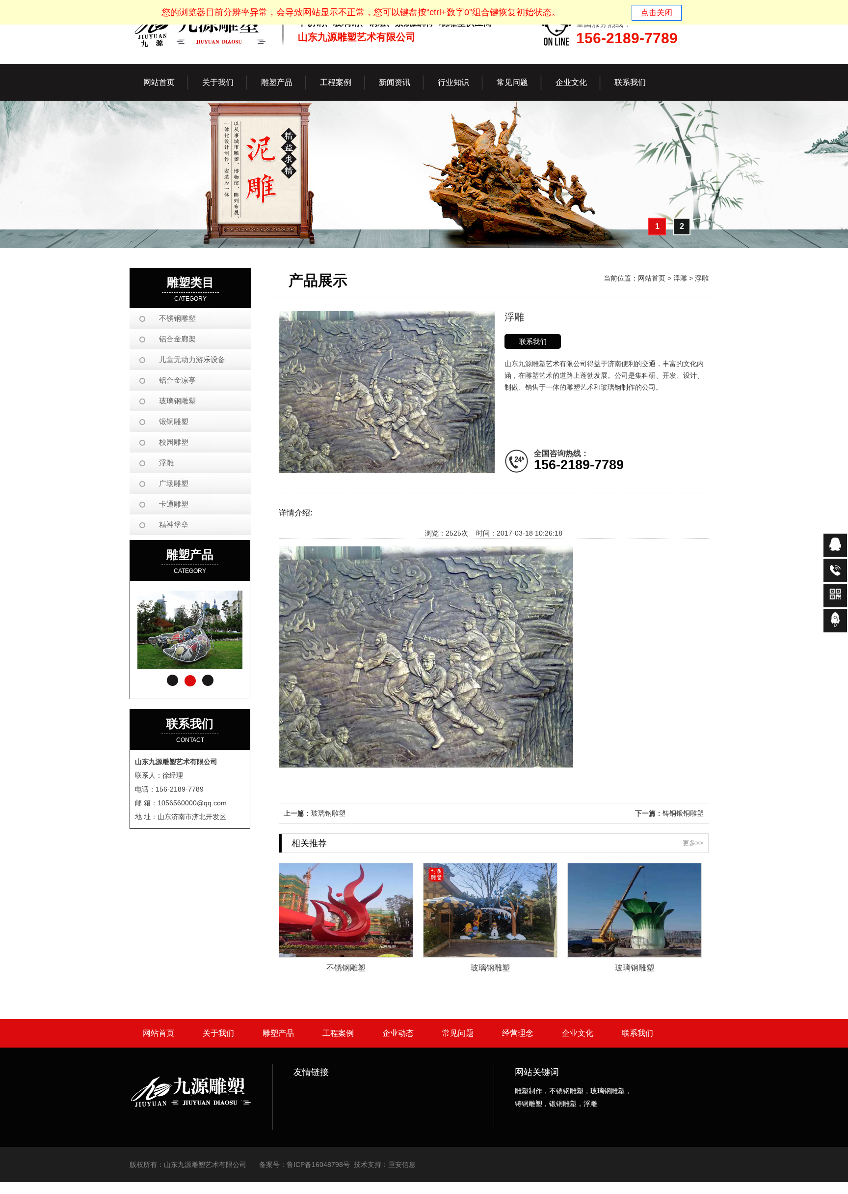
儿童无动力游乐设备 (192, 359)
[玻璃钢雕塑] (490, 955)
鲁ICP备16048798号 (318, 1164)
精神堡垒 (173, 524)
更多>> (693, 843)
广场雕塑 (173, 483)
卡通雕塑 (173, 504)
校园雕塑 (173, 442)
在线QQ (835, 545)
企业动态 (398, 1033)
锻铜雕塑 (173, 421)
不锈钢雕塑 (177, 318)
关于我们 (218, 1033)
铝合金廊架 (177, 339)
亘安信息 (402, 1164)
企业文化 (577, 1033)
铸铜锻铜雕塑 (683, 813)
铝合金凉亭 (177, 380)
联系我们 (533, 341)
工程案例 (338, 1033)
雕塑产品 (278, 1033)
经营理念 (517, 1033)
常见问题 (458, 1033)
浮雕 (166, 462)
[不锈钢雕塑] (346, 955)
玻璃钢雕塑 (177, 401)
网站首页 (159, 82)
